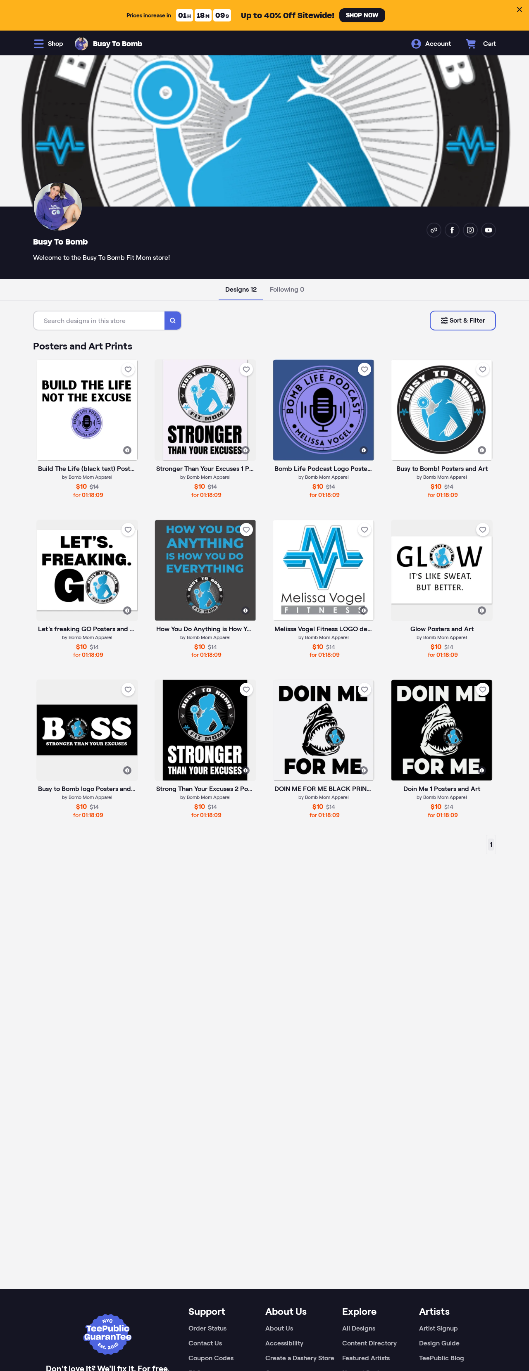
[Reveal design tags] (127, 450)
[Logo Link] (81, 43)
